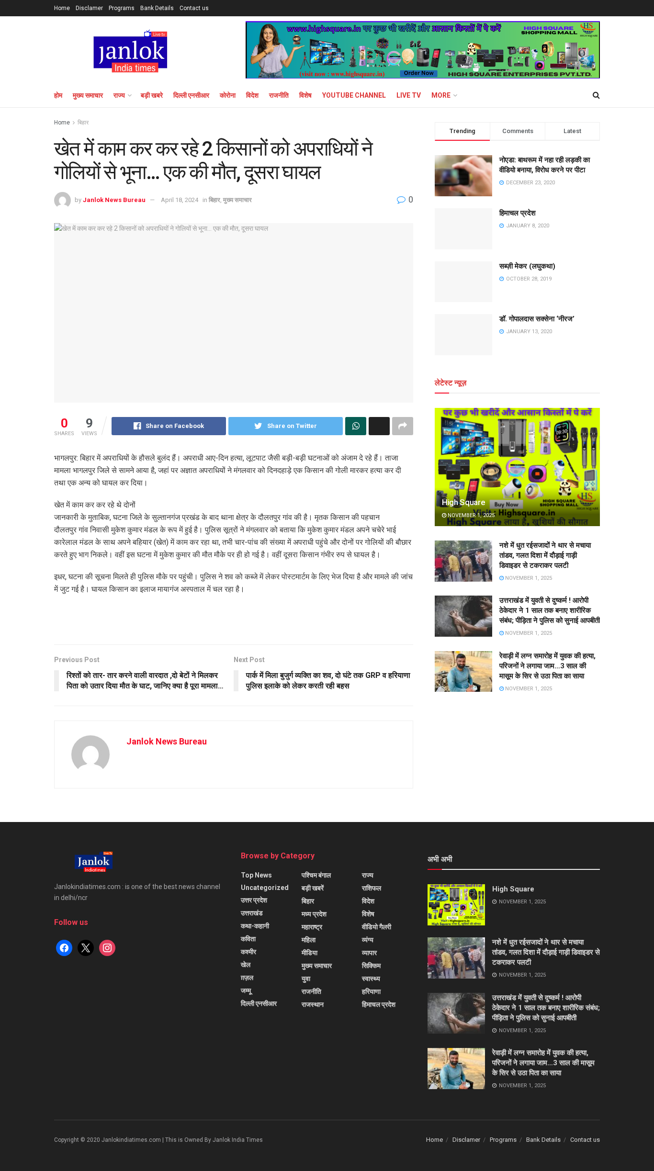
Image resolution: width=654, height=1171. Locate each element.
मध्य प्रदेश (314, 914)
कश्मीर (248, 952)
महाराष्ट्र (312, 927)
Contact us (194, 8)
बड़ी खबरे (152, 95)
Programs (122, 8)
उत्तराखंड (252, 913)
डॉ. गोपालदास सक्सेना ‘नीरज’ (537, 319)
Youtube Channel (354, 95)
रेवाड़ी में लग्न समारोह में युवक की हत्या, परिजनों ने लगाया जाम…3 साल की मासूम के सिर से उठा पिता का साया (547, 666)
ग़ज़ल (247, 977)
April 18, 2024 (179, 199)
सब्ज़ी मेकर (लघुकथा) (527, 266)
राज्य (119, 95)
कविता (248, 939)
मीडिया (309, 953)
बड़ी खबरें (313, 888)
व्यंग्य (367, 940)
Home (62, 8)
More (441, 95)
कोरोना (228, 95)
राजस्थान (313, 1004)
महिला (309, 940)
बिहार (83, 122)
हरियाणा (371, 991)
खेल (245, 964)
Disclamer (89, 8)
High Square (463, 502)
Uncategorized (265, 887)
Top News (256, 875)
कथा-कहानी (255, 926)
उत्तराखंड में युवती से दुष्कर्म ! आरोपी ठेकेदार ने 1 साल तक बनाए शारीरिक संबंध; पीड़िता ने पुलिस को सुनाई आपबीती (549, 610)
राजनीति (279, 95)
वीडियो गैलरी (376, 927)
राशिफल (371, 888)
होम (58, 95)
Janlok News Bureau (114, 199)
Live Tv (408, 95)
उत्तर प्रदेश (254, 900)
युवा (306, 978)
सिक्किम (371, 965)
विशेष (305, 95)
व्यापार (369, 953)
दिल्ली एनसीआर (191, 95)
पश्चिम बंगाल (316, 875)
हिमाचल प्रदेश (517, 213)
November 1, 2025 (470, 515)
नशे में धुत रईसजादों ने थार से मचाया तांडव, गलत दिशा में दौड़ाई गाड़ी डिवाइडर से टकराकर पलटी (545, 555)
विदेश (252, 95)
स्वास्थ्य (371, 978)
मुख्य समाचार (88, 95)
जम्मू (246, 990)
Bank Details (157, 8)
